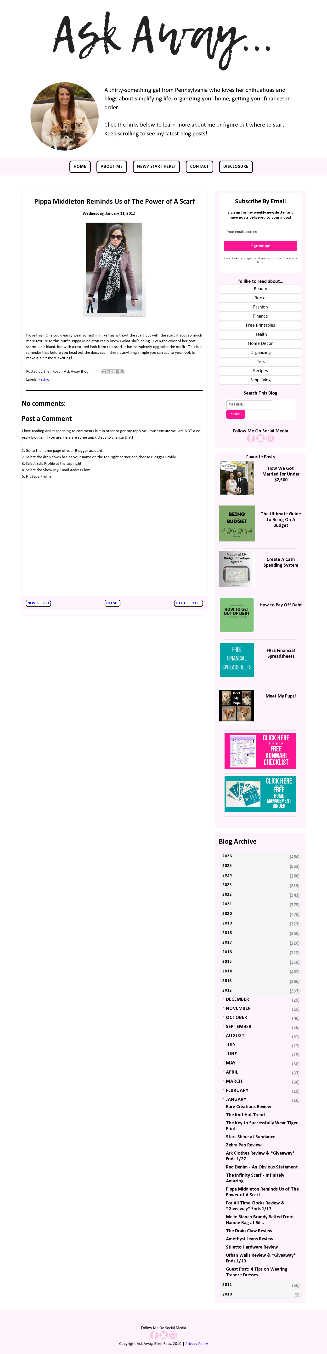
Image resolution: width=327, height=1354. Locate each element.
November (238, 1008)
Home (80, 166)
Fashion (45, 380)
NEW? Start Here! (156, 166)
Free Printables (260, 325)
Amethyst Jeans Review (249, 1239)
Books (260, 298)
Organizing (260, 352)
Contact (199, 166)
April (232, 1072)
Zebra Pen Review (244, 1145)
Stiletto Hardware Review (252, 1247)
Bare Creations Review (248, 1106)
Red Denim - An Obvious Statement (262, 1167)
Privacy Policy (196, 1344)
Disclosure (235, 166)
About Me (112, 166)
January (236, 1099)
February (237, 1090)
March (234, 1081)
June (231, 1054)
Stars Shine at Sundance (250, 1137)
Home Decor (260, 343)
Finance (260, 316)
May (231, 1063)
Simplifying (260, 380)
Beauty (260, 289)
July (231, 1045)
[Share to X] (113, 371)
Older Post (188, 603)
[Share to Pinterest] (122, 371)
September (239, 1026)
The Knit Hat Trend (245, 1115)
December (237, 999)
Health (260, 334)
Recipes (260, 371)
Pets (260, 362)
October (236, 1017)
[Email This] (103, 371)
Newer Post (38, 603)
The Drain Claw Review (249, 1231)
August (235, 1036)
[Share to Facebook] (117, 371)
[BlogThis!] (108, 371)
